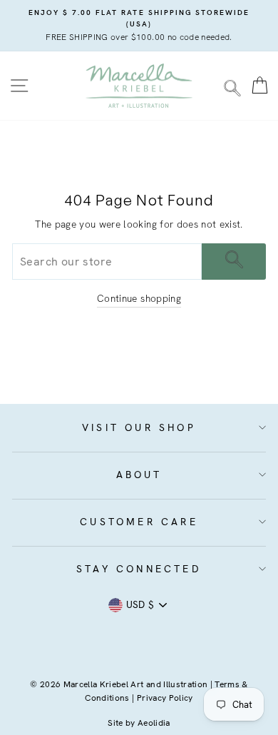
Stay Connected (139, 568)
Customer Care (139, 521)
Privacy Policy (165, 698)
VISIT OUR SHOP (139, 427)
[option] (139, 25)
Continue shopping (139, 298)
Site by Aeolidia (139, 723)
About (139, 474)
